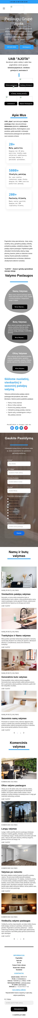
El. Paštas (8, 999)
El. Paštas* (10, 469)
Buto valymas (12, 510)
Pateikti (19, 533)
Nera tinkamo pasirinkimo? (15, 523)
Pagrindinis (19, 958)
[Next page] (23, 733)
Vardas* (9, 460)
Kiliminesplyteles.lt (11, 85)
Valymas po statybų (14, 516)
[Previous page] (14, 733)
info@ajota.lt (26, 47)
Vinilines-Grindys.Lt (26, 85)
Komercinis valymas (19, 967)
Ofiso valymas (13, 502)
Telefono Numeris (13, 478)
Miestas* (10, 487)
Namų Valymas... (20, 307)
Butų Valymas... (19, 337)
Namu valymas (13, 513)
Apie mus (19, 960)
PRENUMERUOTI (19, 1009)
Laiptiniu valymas (14, 507)
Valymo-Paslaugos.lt (26, 103)
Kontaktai (19, 969)
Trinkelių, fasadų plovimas (19, 93)
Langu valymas (13, 504)
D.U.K (19, 962)
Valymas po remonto (15, 518)
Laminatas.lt (11, 103)
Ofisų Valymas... (20, 368)
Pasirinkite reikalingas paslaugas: (18, 496)
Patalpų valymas (14, 499)
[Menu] (4, 8)
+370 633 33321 (11, 47)
